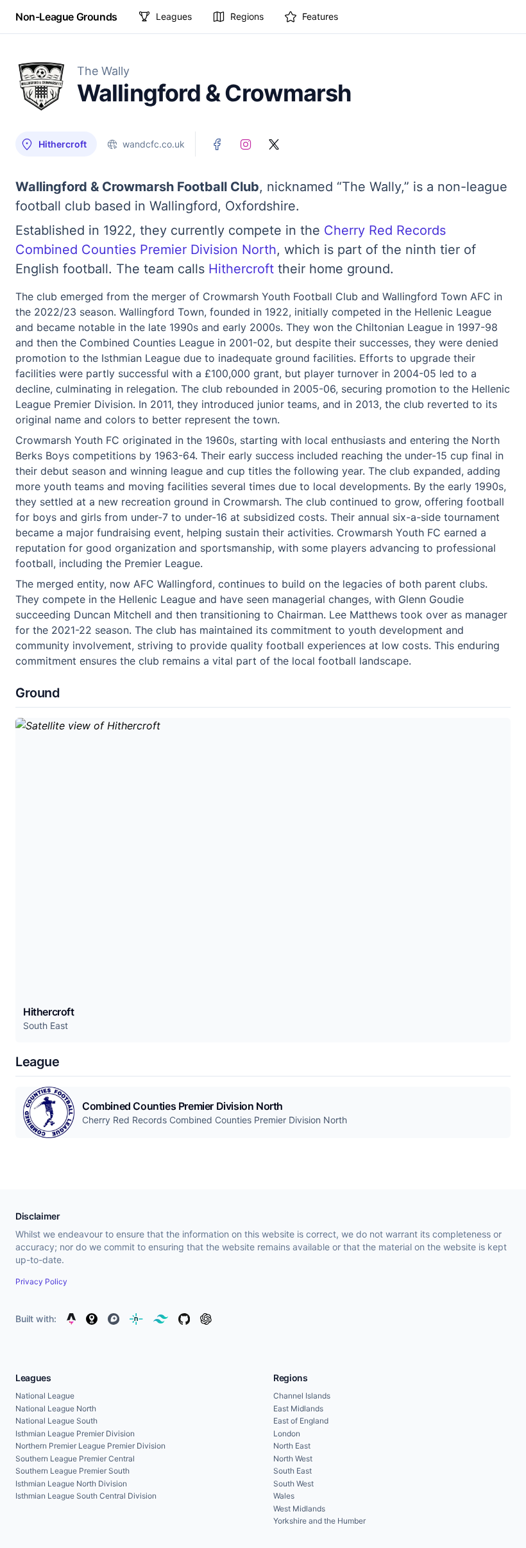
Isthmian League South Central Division (86, 1496)
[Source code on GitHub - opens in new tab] (184, 1319)
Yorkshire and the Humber (319, 1521)
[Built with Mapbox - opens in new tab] (113, 1319)
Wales (283, 1496)
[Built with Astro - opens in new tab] (71, 1319)
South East (292, 1471)
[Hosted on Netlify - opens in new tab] (136, 1319)
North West (292, 1458)
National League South (56, 1420)
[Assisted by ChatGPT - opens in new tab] (206, 1319)
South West (293, 1483)
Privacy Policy (41, 1281)
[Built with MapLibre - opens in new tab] (92, 1319)
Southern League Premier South (72, 1471)
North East (291, 1445)
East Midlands (298, 1408)
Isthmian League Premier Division (75, 1433)
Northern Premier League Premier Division (90, 1445)
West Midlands (299, 1508)
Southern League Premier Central (75, 1458)
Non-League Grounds (66, 16)
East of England (300, 1420)
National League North (55, 1408)
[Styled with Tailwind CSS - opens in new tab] (160, 1318)
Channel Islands (301, 1395)
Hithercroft (241, 268)
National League (44, 1395)
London (286, 1433)
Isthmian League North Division (71, 1483)
